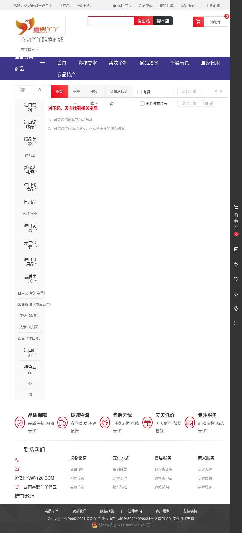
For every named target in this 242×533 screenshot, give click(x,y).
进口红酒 (30, 352)
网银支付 (120, 478)
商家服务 (188, 5)
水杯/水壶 (29, 213)
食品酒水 (149, 62)
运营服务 (205, 487)
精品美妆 (30, 141)
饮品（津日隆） (30, 338)
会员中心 (145, 5)
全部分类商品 (24, 63)
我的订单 (166, 5)
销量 (76, 91)
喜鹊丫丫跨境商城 (42, 40)
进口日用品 (30, 261)
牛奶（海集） (30, 315)
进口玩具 (30, 227)
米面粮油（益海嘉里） (35, 304)
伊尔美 (30, 155)
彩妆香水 (87, 62)
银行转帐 (120, 487)
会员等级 (77, 487)
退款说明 (162, 487)
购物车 (215, 21)
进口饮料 (30, 107)
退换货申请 (163, 478)
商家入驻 (205, 469)
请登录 (64, 5)
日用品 (30, 201)
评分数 (93, 93)
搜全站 (144, 21)
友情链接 (190, 511)
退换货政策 (163, 469)
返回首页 (124, 5)
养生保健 (30, 244)
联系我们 (79, 511)
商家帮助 (205, 478)
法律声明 (135, 511)
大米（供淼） (30, 326)
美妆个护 (118, 62)
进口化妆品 (30, 186)
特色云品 (30, 369)
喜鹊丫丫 (52, 511)
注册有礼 (83, 5)
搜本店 (163, 21)
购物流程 (77, 478)
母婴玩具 (179, 62)
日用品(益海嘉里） (32, 292)
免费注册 (77, 469)
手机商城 (213, 5)
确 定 (209, 102)
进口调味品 (30, 124)
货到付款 (120, 469)
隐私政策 (107, 511)
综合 (59, 91)
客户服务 (163, 511)
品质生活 (30, 278)
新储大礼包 (30, 169)
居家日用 (210, 62)
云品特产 (66, 74)
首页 (61, 62)
